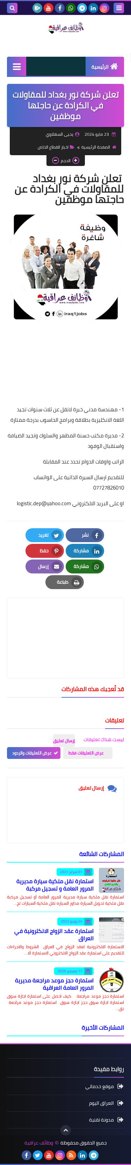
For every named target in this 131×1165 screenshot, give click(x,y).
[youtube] (48, 8)
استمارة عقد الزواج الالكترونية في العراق (54, 934)
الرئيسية (100, 66)
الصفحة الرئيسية (95, 147)
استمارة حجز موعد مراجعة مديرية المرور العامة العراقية (54, 984)
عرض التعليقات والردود (32, 753)
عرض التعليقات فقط (86, 753)
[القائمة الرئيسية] (16, 66)
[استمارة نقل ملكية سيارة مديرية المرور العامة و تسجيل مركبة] (111, 880)
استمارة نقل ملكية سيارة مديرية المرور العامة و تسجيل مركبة (55, 885)
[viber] (105, 1155)
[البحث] (12, 8)
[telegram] (82, 8)
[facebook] (60, 8)
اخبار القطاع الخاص (53, 147)
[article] (65, 621)
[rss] (71, 1155)
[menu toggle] (119, 8)
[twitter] (38, 1155)
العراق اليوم (101, 1103)
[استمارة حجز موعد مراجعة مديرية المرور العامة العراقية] (111, 979)
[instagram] (104, 8)
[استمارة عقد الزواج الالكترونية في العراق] (111, 929)
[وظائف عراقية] (65, 28)
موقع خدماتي (99, 1087)
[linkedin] (93, 8)
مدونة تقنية (101, 1119)
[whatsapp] (71, 8)
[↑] (65, 1130)
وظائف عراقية (38, 1143)
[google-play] (37, 8)
